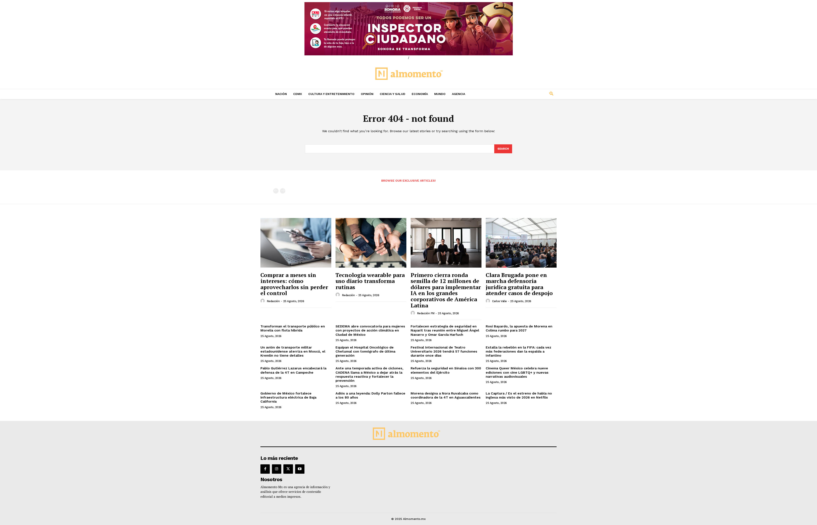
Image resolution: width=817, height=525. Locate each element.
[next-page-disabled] (282, 191)
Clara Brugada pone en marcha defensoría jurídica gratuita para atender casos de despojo (519, 284)
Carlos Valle (499, 301)
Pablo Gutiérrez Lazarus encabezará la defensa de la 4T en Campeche (293, 370)
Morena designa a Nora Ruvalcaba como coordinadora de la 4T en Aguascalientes (446, 395)
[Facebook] (265, 469)
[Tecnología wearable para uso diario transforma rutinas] (371, 243)
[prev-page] (276, 191)
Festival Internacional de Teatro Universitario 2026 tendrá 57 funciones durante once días (444, 351)
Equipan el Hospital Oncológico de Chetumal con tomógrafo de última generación (365, 351)
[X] (288, 469)
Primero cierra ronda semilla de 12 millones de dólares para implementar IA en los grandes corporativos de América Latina (446, 290)
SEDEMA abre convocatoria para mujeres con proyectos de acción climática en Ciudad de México (370, 330)
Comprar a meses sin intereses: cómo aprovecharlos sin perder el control (294, 284)
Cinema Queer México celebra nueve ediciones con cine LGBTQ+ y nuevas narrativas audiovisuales (517, 372)
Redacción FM (425, 313)
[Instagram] (276, 469)
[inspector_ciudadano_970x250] (408, 28)
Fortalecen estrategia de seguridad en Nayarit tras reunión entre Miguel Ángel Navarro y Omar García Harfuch (445, 330)
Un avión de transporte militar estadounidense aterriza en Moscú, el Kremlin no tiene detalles (292, 351)
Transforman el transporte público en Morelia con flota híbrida (292, 328)
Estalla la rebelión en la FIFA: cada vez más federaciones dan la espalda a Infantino (518, 351)
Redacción (273, 301)
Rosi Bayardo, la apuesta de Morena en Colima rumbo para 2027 (519, 328)
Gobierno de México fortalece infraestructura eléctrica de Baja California (288, 397)
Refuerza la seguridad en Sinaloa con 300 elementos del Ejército (446, 370)
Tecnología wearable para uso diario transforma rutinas (370, 281)
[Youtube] (299, 469)
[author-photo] (263, 301)
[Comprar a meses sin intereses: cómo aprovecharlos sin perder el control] (295, 243)
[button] (523, 94)
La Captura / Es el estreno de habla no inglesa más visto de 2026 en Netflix (519, 395)
